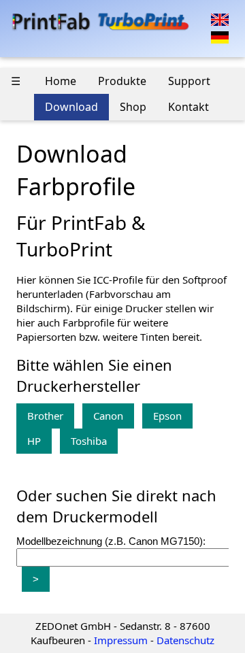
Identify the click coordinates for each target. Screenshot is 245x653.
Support (189, 80)
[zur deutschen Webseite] (220, 36)
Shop (133, 106)
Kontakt (188, 106)
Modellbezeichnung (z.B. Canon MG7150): (111, 541)
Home (60, 80)
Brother (45, 415)
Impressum (121, 640)
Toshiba (89, 441)
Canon (108, 415)
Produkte (122, 80)
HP (34, 441)
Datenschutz (185, 640)
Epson (167, 415)
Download (71, 106)
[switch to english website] (220, 18)
